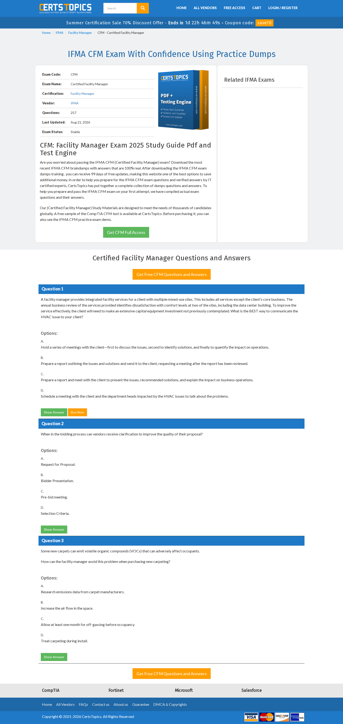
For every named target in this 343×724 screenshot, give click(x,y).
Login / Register (283, 8)
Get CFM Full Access (126, 232)
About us (121, 704)
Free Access (234, 8)
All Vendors (205, 8)
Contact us (100, 704)
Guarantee (140, 704)
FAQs (83, 704)
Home (181, 8)
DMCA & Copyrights (170, 704)
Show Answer (54, 412)
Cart (256, 8)
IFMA (59, 33)
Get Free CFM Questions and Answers (171, 274)
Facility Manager (80, 33)
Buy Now (77, 412)
